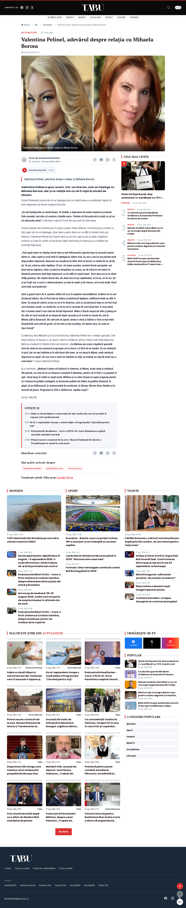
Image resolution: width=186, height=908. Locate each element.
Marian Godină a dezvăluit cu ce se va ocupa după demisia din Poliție (145, 231)
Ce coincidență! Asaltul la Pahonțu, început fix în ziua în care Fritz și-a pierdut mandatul (102, 725)
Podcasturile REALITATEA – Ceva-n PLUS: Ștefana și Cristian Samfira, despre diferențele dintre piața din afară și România (39, 580)
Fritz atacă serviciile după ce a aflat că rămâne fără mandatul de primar (23, 817)
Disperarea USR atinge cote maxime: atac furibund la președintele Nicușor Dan (24, 770)
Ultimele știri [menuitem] (55, 17)
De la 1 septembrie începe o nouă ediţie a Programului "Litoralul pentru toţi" (69, 424)
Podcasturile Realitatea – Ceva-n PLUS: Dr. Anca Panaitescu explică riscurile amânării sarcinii (68, 432)
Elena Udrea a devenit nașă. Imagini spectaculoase (153, 588)
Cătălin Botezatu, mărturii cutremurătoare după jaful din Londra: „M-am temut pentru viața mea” (152, 542)
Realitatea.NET (11, 885)
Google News (65, 477)
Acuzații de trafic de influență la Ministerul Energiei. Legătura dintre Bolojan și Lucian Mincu (61, 725)
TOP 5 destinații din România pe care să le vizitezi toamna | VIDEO (33, 540)
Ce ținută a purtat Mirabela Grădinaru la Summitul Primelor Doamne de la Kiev (145, 215)
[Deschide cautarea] (168, 7)
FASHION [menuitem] (134, 17)
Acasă (26, 25)
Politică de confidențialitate (44, 868)
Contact (8, 868)
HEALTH (131, 240)
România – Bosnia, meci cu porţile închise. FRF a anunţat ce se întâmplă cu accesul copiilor (92, 542)
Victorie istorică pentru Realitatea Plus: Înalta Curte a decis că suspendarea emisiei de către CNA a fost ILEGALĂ (102, 820)
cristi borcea (75, 468)
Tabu (117, 668)
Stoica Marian (74, 668)
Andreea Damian (49, 158)
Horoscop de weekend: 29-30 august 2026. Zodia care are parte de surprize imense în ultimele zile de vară (39, 598)
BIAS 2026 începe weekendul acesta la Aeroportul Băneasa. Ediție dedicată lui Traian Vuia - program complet (144, 263)
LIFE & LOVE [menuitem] (95, 17)
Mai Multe (63, 831)
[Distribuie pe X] (114, 159)
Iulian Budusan (112, 809)
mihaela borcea (54, 468)
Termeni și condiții (22, 868)
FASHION (125, 203)
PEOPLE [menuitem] (109, 17)
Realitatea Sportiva (28, 885)
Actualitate (47, 25)
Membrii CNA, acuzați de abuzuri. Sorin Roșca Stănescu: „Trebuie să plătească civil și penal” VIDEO (61, 773)
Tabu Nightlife (89, 885)
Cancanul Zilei (60, 885)
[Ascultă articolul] (180, 886)
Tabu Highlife (75, 885)
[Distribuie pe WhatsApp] (107, 159)
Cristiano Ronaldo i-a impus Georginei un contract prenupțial (156, 599)
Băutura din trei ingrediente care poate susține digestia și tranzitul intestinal (146, 246)
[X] (32, 7)
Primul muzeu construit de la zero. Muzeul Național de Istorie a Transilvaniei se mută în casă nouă (66, 441)
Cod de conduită (65, 868)
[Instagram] (27, 7)
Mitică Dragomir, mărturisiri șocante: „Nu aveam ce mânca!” (156, 576)
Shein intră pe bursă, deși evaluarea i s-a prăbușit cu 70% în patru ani (142, 198)
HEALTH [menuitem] (82, 17)
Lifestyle (131, 255)
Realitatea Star (45, 885)
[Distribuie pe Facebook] (101, 159)
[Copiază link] (95, 159)
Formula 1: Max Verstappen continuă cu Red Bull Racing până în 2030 (93, 569)
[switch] (178, 7)
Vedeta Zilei (103, 885)
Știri (36, 25)
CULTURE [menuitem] (121, 17)
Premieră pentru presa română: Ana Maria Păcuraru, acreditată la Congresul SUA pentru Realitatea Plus (99, 773)
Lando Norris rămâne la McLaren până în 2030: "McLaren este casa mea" (91, 557)
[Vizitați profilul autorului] (24, 160)
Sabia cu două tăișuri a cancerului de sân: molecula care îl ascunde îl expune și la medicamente (68, 415)
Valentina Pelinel (32, 468)
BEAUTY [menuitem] (70, 17)
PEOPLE (130, 209)
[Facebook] (22, 7)
